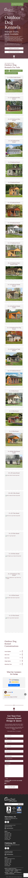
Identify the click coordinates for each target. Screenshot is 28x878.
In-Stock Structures (9, 869)
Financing (7, 871)
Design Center (18, 869)
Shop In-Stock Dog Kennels (14, 51)
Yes (6, 783)
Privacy (11, 872)
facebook (6, 822)
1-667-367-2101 (8, 846)
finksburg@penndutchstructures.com (12, 844)
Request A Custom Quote (14, 48)
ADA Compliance (17, 872)
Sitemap (6, 872)
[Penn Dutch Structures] (9, 10)
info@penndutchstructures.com (11, 818)
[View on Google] (5, 692)
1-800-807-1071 (8, 819)
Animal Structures (8, 14)
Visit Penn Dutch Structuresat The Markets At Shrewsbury (17, 4)
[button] (3, 694)
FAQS (12, 871)
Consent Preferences (9, 873)
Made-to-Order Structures (10, 868)
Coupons (16, 871)
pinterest (8, 822)
